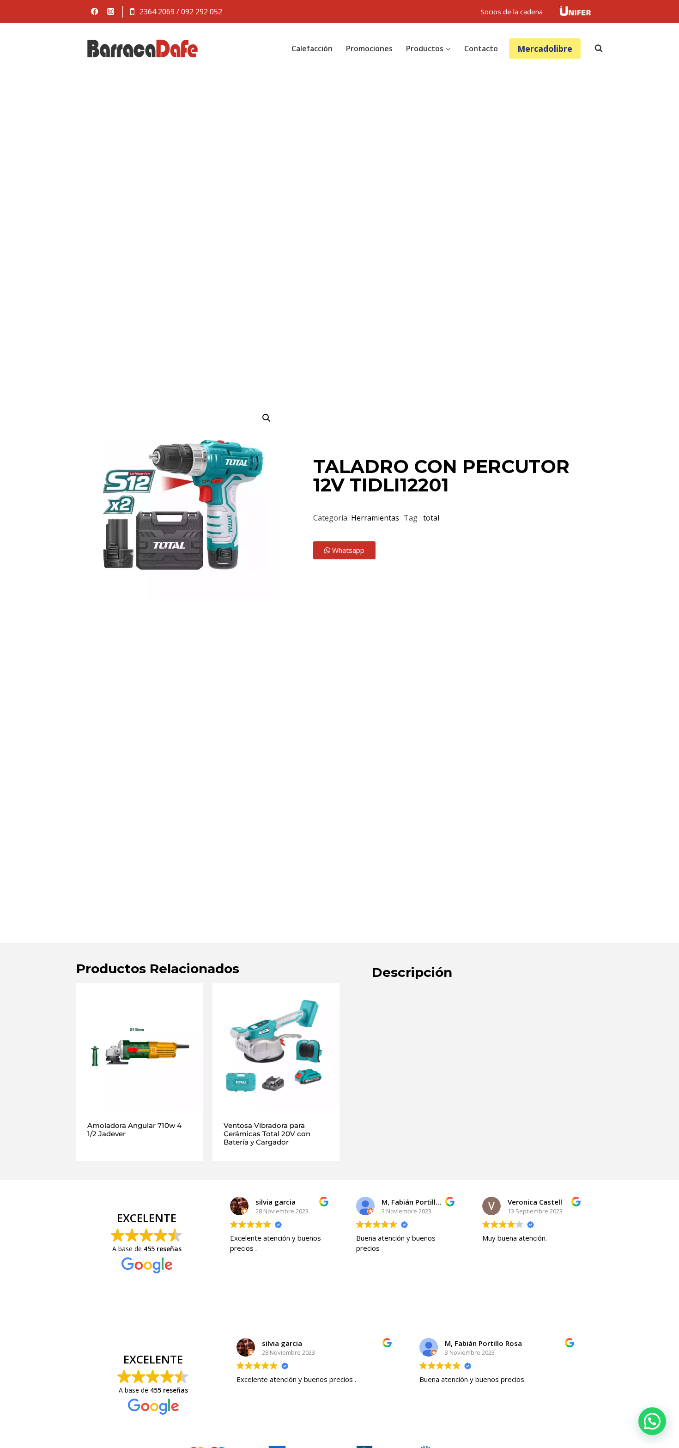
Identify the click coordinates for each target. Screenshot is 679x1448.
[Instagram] (110, 12)
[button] (266, 418)
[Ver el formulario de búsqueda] (594, 48)
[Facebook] (94, 12)
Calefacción (312, 48)
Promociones (369, 48)
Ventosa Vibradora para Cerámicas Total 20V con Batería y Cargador (267, 1133)
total (431, 518)
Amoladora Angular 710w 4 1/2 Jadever (134, 1129)
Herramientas (375, 518)
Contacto (481, 48)
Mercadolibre (544, 48)
